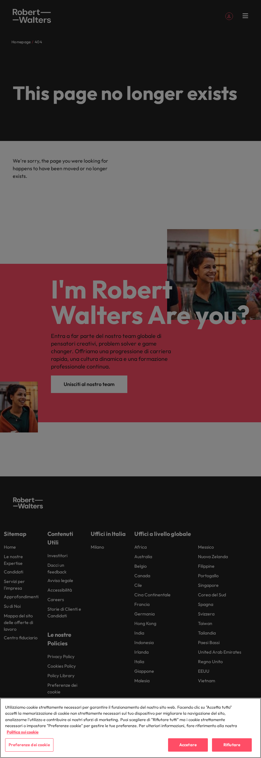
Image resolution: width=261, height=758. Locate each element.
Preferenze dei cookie (29, 744)
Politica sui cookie (23, 731)
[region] (130, 728)
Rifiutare (231, 744)
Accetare (188, 744)
